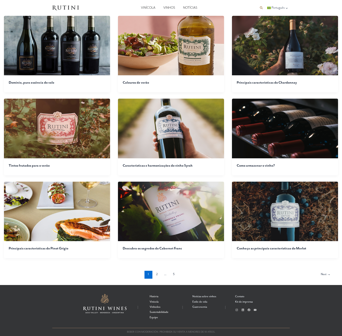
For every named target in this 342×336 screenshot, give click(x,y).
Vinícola (148, 8)
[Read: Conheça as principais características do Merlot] (285, 211)
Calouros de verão (136, 83)
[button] (261, 8)
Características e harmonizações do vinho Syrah (158, 166)
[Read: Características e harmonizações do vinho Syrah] (171, 128)
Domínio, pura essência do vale (31, 83)
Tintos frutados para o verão (29, 166)
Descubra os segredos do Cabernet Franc (152, 248)
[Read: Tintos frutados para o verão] (57, 128)
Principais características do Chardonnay (267, 83)
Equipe (154, 317)
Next (326, 274)
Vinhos (169, 8)
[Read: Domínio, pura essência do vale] (57, 45)
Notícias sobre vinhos (204, 296)
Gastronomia (199, 307)
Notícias (190, 8)
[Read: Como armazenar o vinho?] (285, 128)
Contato (239, 296)
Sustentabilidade (159, 312)
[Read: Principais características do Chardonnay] (285, 45)
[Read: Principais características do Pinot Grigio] (57, 211)
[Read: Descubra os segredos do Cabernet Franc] (171, 211)
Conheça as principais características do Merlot (271, 248)
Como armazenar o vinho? (256, 166)
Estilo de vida (199, 301)
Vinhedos (155, 307)
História (154, 296)
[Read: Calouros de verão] (171, 45)
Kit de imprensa (244, 301)
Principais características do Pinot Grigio (38, 248)
